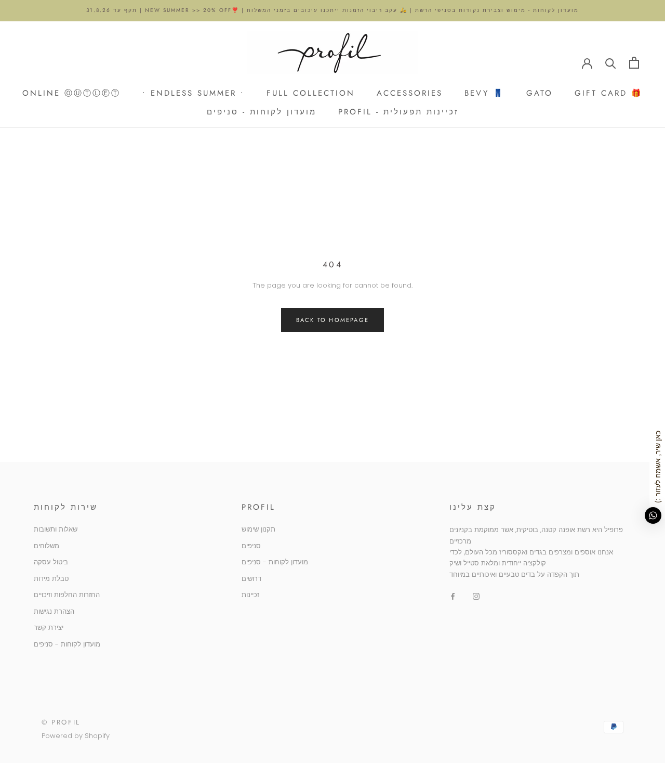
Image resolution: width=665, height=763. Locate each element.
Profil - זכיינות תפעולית (398, 112)
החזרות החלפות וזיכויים (67, 595)
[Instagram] (476, 595)
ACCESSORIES (410, 92)
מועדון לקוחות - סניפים (261, 112)
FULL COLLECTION (311, 92)
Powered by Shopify (76, 736)
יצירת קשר (48, 627)
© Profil (61, 722)
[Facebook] (452, 595)
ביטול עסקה (51, 562)
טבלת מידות (51, 579)
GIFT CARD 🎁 (609, 92)
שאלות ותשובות (55, 529)
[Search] (610, 62)
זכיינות (250, 595)
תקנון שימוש (258, 529)
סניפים (251, 546)
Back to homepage (332, 320)
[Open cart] (634, 63)
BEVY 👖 (484, 92)
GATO (539, 92)
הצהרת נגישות (54, 611)
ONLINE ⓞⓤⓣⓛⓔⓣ (71, 92)
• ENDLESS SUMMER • (193, 92)
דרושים (251, 579)
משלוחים (46, 546)
